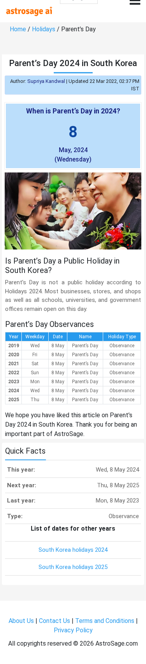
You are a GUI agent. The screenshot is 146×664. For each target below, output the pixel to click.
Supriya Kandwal (46, 81)
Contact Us (54, 621)
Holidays (43, 29)
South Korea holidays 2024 (73, 549)
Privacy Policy (73, 630)
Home (18, 29)
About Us (21, 621)
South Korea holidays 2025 (73, 567)
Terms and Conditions (104, 621)
